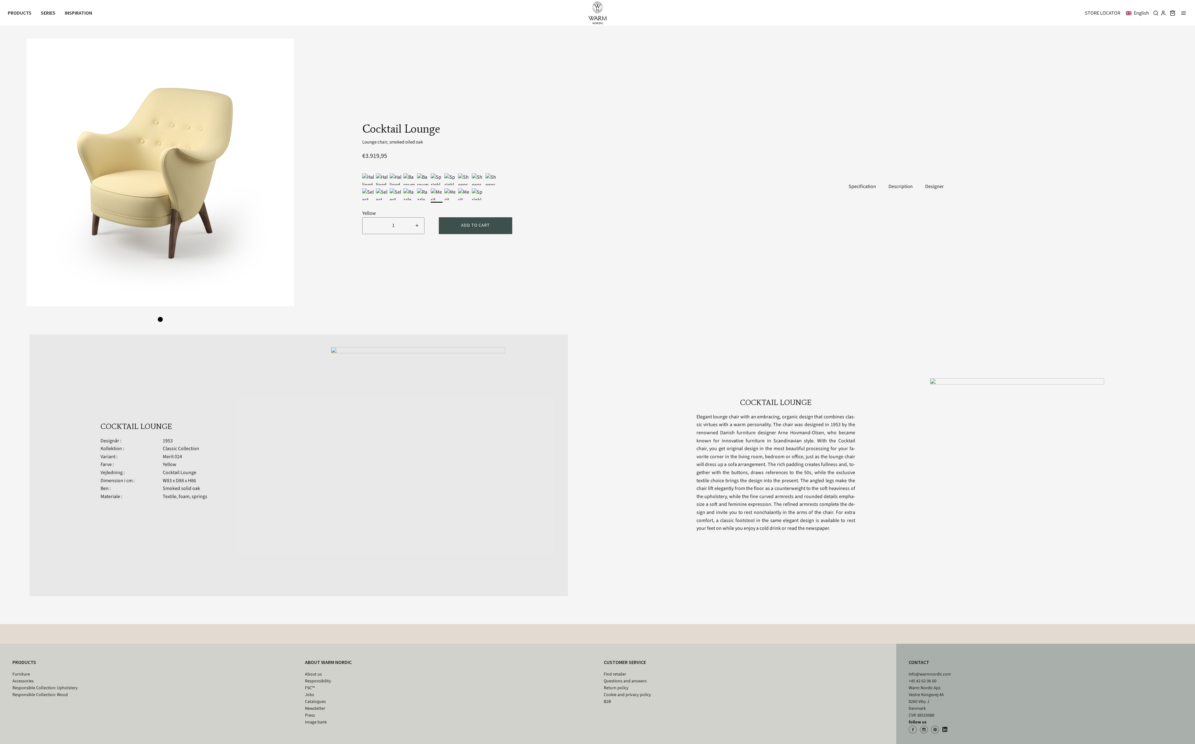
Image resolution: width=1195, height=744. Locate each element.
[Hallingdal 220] (382, 179)
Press (310, 715)
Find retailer (615, 674)
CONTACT (919, 662)
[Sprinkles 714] (437, 179)
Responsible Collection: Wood (40, 695)
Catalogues (315, 702)
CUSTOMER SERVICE (625, 662)
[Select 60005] (395, 194)
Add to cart (475, 225)
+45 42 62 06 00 (922, 681)
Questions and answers (625, 681)
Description (900, 186)
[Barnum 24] (409, 179)
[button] (1138, 13)
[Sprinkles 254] (478, 194)
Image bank (316, 722)
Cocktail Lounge (179, 472)
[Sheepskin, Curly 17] (478, 179)
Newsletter (315, 708)
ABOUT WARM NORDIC (328, 662)
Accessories (23, 681)
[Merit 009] (464, 194)
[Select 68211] (368, 194)
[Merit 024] (437, 194)
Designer (934, 186)
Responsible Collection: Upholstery (45, 688)
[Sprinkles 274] (450, 179)
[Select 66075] (382, 194)
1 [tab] (160, 319)
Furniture (21, 674)
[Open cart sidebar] (1172, 13)
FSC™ (310, 688)
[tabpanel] (160, 172)
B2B (607, 702)
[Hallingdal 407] (368, 179)
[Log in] (1163, 13)
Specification (862, 186)
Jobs (309, 695)
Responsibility (318, 681)
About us (313, 674)
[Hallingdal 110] (395, 179)
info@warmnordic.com (930, 674)
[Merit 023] (450, 194)
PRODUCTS (24, 662)
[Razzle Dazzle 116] (423, 194)
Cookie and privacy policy (627, 695)
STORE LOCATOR (1102, 13)
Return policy (616, 688)
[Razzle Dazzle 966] (409, 194)
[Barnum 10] (423, 179)
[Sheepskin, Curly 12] (464, 179)
